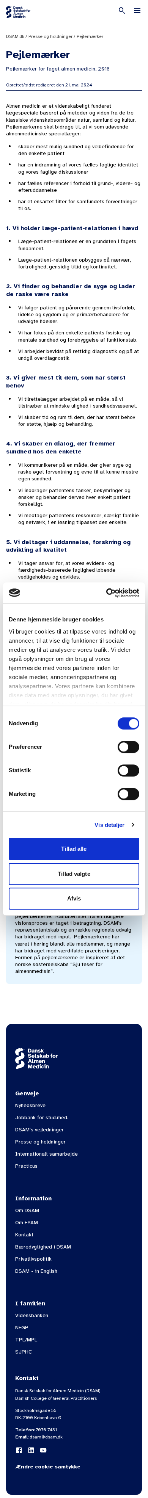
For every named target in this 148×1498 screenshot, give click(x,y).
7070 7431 (46, 1429)
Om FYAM (26, 1222)
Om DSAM (27, 1210)
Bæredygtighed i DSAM (43, 1247)
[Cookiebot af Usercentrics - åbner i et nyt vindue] (106, 593)
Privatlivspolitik (33, 1259)
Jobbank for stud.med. (41, 1117)
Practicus (26, 1166)
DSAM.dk (15, 36)
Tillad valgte (74, 874)
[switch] (128, 747)
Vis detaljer (109, 825)
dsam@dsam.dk (46, 1437)
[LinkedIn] (31, 1450)
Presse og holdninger (50, 36)
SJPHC (23, 1352)
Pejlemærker (90, 36)
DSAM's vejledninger (39, 1129)
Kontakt (24, 1234)
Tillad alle (74, 848)
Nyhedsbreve (30, 1105)
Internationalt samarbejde (46, 1154)
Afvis (74, 898)
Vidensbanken (31, 1315)
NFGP (21, 1327)
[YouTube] (43, 1450)
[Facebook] (19, 1450)
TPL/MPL (26, 1339)
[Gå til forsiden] (18, 12)
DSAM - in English (36, 1271)
